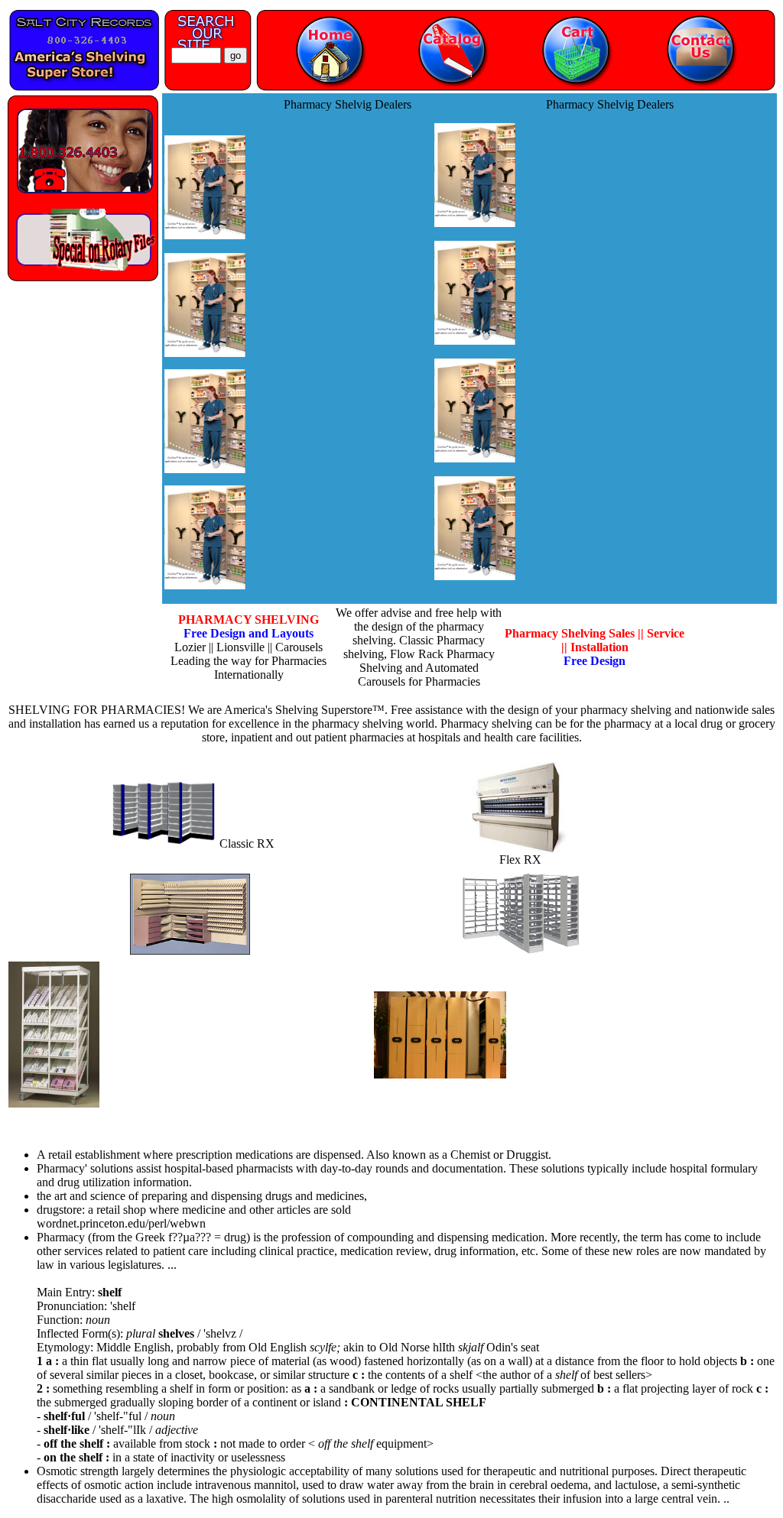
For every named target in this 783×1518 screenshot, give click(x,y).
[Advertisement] (342, 344)
